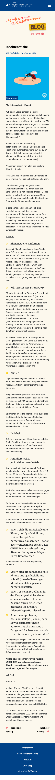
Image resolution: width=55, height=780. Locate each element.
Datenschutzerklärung (27, 753)
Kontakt (27, 759)
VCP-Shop (27, 765)
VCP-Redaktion (13, 53)
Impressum (27, 747)
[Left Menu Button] (49, 5)
